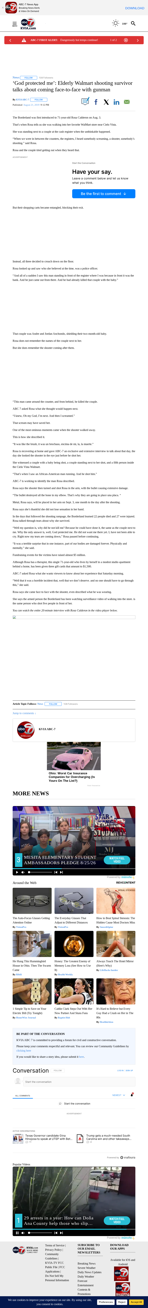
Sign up (129, 1070)
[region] (74, 1114)
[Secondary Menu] (17, 23)
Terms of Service (54, 1245)
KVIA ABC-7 (22, 99)
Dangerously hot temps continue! (79, 39)
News (40, 704)
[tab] (23, 1095)
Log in (120, 1070)
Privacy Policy (53, 1249)
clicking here (23, 1050)
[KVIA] (32, 23)
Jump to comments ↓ (24, 713)
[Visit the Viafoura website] (127, 1157)
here (81, 1056)
